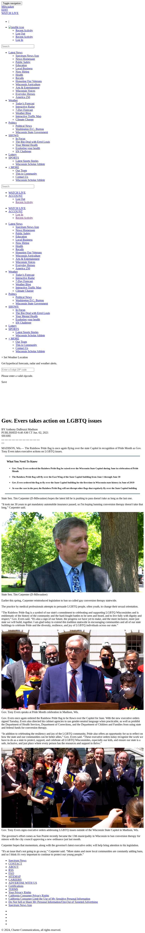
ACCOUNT (15, 195)
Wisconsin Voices (25, 90)
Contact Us (22, 176)
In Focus (20, 138)
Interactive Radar (25, 106)
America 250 (23, 97)
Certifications (15, 885)
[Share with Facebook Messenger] (20, 439)
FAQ (11, 873)
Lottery (12, 154)
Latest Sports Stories (27, 160)
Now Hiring (22, 71)
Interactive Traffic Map (28, 116)
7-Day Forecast (24, 109)
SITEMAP (14, 876)
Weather (13, 100)
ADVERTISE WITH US (22, 882)
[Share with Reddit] (17, 439)
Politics (12, 122)
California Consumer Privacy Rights (28, 895)
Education (21, 65)
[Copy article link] (2, 443)
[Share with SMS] (9, 439)
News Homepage (25, 58)
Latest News (15, 52)
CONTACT (15, 863)
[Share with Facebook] (2, 439)
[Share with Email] (38, 439)
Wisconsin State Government (32, 132)
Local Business (24, 68)
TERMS (13, 889)
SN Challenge (23, 151)
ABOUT (13, 866)
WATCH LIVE (10, 13)
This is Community (26, 173)
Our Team (21, 170)
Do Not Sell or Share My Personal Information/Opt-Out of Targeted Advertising (53, 901)
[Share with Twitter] (6, 439)
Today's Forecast (25, 103)
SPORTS (13, 157)
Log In (19, 39)
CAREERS (15, 879)
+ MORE (13, 167)
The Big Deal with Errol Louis (33, 141)
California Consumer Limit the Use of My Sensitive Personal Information (49, 898)
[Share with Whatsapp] (27, 439)
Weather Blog (23, 113)
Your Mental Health (27, 144)
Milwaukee (7, 6)
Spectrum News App (27, 55)
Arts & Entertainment (27, 87)
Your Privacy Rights (19, 892)
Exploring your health (28, 148)
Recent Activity (24, 30)
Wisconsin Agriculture (28, 84)
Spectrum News (17, 860)
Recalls (20, 78)
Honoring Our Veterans (29, 81)
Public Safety (23, 62)
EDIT (4, 9)
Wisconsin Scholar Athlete (30, 164)
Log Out (20, 33)
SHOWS (13, 135)
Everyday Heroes (25, 93)
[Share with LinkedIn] (34, 439)
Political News (24, 125)
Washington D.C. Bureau (30, 129)
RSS (11, 870)
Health (19, 74)
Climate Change (25, 119)
